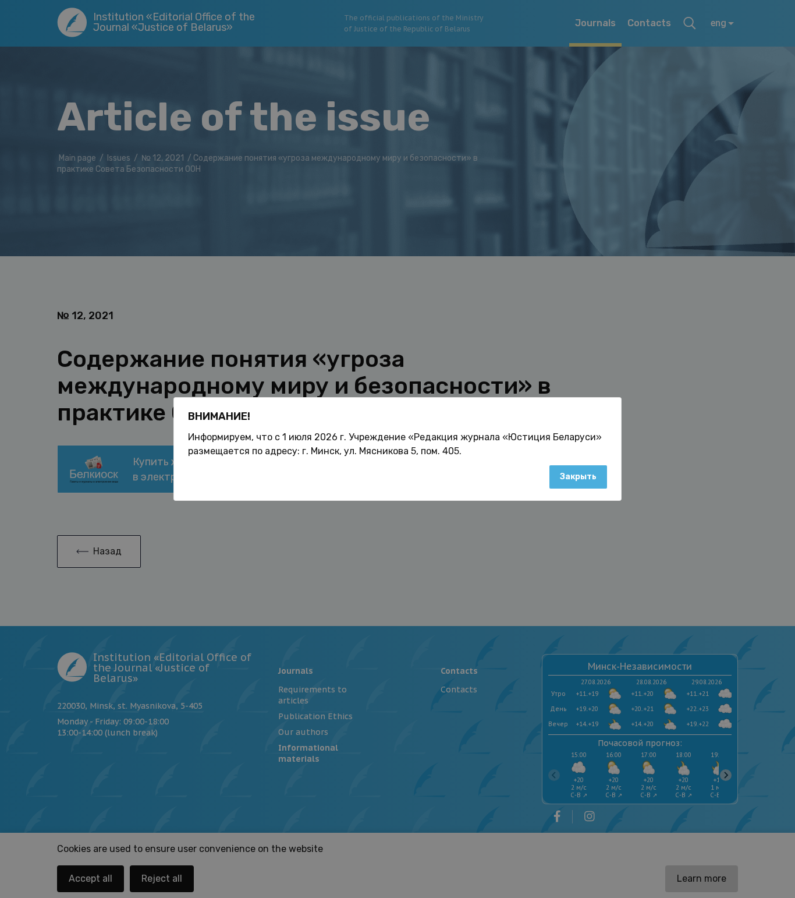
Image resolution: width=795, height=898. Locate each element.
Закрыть (578, 477)
